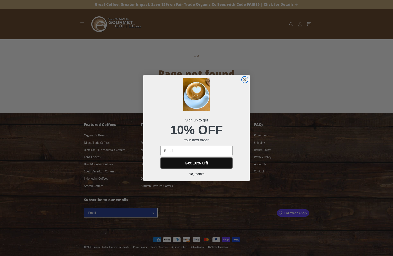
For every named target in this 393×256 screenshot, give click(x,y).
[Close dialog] (245, 79)
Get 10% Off (196, 163)
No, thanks (196, 174)
